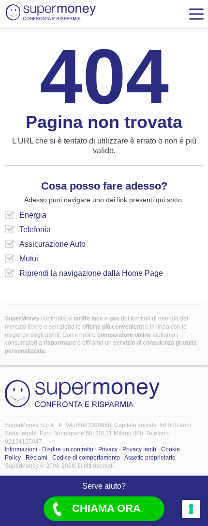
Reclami (36, 457)
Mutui (28, 259)
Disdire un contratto (67, 449)
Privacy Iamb (139, 449)
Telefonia (35, 229)
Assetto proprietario (150, 457)
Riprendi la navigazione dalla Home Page (91, 273)
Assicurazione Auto (52, 244)
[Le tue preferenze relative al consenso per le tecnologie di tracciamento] (191, 509)
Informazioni (21, 449)
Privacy (108, 449)
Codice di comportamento (86, 457)
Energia (32, 215)
